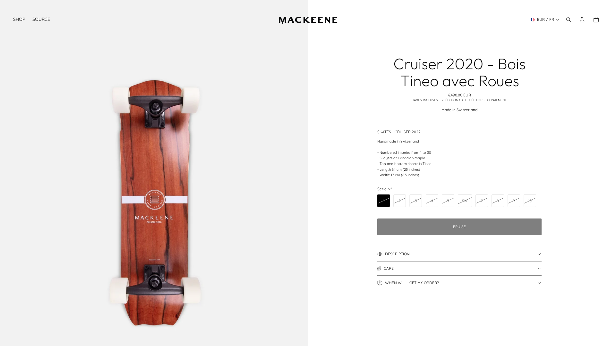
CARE (389, 268)
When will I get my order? (412, 282)
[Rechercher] (568, 19)
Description (397, 253)
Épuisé (459, 226)
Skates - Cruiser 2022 (399, 131)
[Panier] (596, 19)
